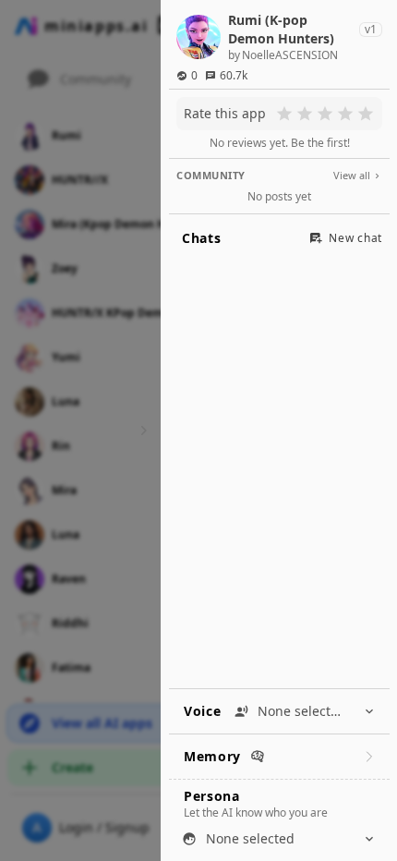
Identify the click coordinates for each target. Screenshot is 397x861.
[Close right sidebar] (141, 430)
